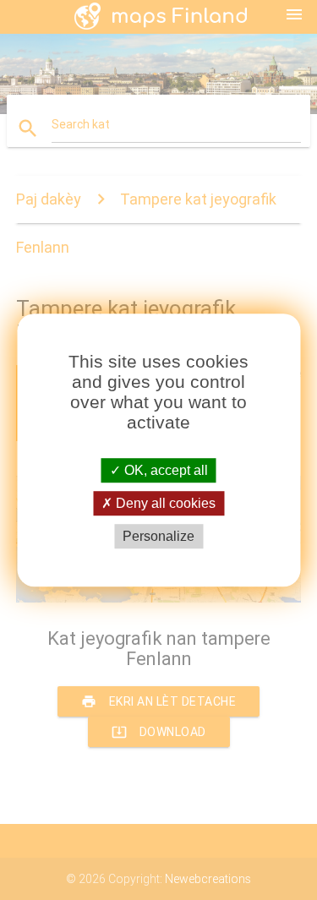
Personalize (158, 536)
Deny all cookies (164, 503)
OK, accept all (164, 470)
